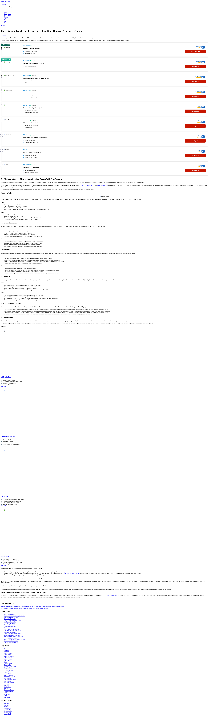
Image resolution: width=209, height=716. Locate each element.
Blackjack (6, 651)
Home (5, 12)
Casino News (7, 654)
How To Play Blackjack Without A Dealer (14, 639)
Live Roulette (7, 678)
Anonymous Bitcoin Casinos (11, 629)
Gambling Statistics (9, 670)
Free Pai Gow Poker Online (11, 641)
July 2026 (6, 703)
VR (5, 21)
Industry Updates (8, 675)
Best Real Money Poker (10, 624)
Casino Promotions (9, 656)
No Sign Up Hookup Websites (72, 573)
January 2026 (7, 708)
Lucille (4, 35)
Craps (5, 662)
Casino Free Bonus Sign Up (11, 642)
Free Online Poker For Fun (11, 617)
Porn (5, 20)
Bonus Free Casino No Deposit (12, 635)
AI (4, 22)
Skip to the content (5, 1)
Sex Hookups (7, 687)
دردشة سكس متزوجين (86, 185)
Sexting (6, 17)
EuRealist (3, 4)
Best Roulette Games (9, 627)
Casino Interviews (8, 653)
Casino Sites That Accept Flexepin (12, 633)
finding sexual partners (111, 595)
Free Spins (6, 669)
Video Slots (7, 694)
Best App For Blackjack (10, 632)
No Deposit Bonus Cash (10, 622)
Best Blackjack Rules (9, 623)
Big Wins (6, 650)
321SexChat (5, 556)
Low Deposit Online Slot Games (12, 630)
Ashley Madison (6, 377)
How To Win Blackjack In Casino (12, 620)
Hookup (6, 672)
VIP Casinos (7, 695)
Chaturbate (4, 496)
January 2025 (7, 714)
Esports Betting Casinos (10, 666)
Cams (5, 18)
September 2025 (8, 711)
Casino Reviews (8, 657)
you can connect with (102, 185)
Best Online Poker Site (10, 619)
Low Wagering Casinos (10, 679)
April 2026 (6, 706)
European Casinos (8, 668)
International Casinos (9, 676)
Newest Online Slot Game (10, 638)
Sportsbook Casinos (9, 690)
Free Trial (3, 386)
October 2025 (7, 709)
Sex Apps (6, 684)
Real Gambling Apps (9, 614)
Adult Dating (7, 15)
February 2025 (7, 712)
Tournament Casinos (9, 691)
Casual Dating (7, 660)
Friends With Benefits (8, 436)
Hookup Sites (7, 14)
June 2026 (6, 705)
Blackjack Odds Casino (10, 626)
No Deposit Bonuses (9, 682)
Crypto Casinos (8, 663)
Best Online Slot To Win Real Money (13, 636)
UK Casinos (7, 693)
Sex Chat (6, 685)
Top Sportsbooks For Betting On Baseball (14, 616)
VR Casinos (7, 697)
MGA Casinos (7, 681)
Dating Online (7, 665)
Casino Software (8, 659)
